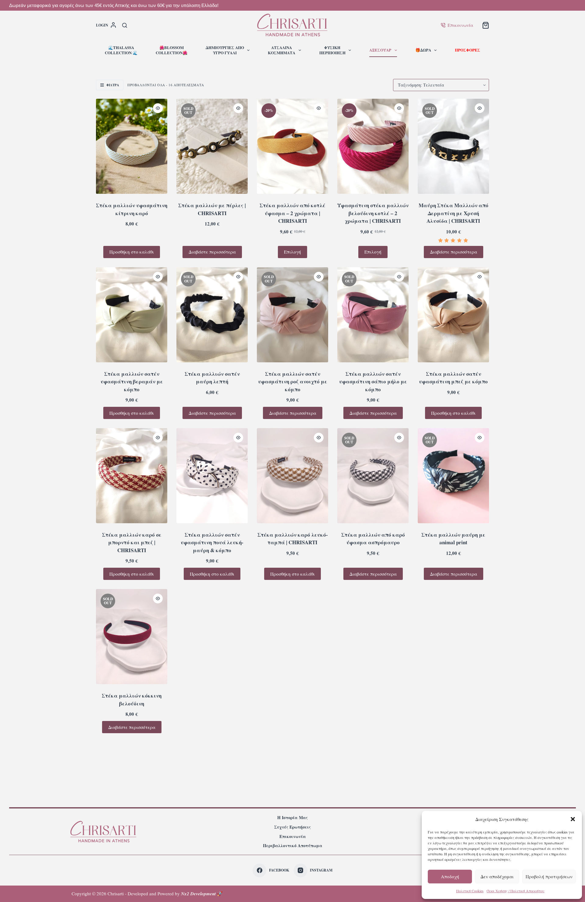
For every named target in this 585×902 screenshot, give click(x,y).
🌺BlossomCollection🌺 (171, 49)
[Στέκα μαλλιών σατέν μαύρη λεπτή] (212, 314)
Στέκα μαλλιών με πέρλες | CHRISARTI (212, 209)
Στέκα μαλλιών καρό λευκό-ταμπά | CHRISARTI (292, 538)
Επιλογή (292, 252)
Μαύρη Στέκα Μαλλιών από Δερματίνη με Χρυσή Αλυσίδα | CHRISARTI (453, 213)
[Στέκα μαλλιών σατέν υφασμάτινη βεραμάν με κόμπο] (131, 314)
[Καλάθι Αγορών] (485, 25)
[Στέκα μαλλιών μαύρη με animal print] (453, 475)
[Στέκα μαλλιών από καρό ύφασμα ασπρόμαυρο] (373, 475)
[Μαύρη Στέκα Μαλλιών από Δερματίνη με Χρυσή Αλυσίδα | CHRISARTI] (453, 146)
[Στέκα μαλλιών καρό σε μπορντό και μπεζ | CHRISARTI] (131, 475)
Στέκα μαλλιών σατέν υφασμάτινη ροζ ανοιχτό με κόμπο (292, 381)
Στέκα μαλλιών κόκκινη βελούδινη (131, 699)
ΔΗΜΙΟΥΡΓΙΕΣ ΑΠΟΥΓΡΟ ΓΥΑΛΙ (225, 49)
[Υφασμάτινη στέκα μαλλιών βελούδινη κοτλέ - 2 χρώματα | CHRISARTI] (373, 146)
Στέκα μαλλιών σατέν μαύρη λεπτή (212, 377)
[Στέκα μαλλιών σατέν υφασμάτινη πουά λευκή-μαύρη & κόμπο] (212, 475)
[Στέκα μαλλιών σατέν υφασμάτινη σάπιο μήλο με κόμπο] (373, 314)
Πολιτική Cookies (470, 890)
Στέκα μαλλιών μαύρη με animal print (453, 538)
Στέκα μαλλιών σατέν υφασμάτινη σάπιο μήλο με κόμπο (373, 381)
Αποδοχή (450, 876)
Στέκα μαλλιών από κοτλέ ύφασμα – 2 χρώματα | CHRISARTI (292, 213)
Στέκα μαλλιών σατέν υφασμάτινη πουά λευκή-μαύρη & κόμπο (212, 542)
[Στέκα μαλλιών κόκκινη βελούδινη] (131, 636)
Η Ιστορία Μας (292, 817)
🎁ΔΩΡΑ (423, 50)
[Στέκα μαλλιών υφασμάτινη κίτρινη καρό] (131, 146)
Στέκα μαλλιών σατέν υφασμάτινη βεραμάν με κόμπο (132, 381)
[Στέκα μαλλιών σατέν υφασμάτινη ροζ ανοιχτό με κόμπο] (292, 314)
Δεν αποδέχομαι (497, 876)
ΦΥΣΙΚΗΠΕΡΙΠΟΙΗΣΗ (332, 49)
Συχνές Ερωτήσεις (292, 827)
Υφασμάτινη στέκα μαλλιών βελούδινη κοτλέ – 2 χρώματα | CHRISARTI (373, 213)
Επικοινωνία (460, 25)
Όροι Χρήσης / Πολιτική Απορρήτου (515, 890)
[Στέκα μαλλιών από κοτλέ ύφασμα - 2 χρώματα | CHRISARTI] (292, 146)
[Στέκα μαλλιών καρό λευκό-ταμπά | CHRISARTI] (292, 475)
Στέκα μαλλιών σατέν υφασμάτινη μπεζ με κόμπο (453, 377)
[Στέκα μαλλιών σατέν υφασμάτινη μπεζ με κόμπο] (453, 314)
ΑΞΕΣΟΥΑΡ (380, 50)
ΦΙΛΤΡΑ (112, 85)
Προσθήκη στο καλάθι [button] (131, 252)
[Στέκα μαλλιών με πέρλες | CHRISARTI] (212, 146)
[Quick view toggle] (158, 108)
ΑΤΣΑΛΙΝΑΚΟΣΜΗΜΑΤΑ (281, 49)
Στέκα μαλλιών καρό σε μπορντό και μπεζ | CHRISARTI (131, 542)
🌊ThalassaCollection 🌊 (121, 49)
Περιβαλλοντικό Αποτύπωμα (292, 845)
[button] (573, 819)
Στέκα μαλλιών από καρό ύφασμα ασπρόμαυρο (373, 538)
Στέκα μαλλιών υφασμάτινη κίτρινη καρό (131, 209)
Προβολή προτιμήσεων (549, 876)
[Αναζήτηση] (124, 25)
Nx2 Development (198, 893)
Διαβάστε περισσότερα (212, 252)
